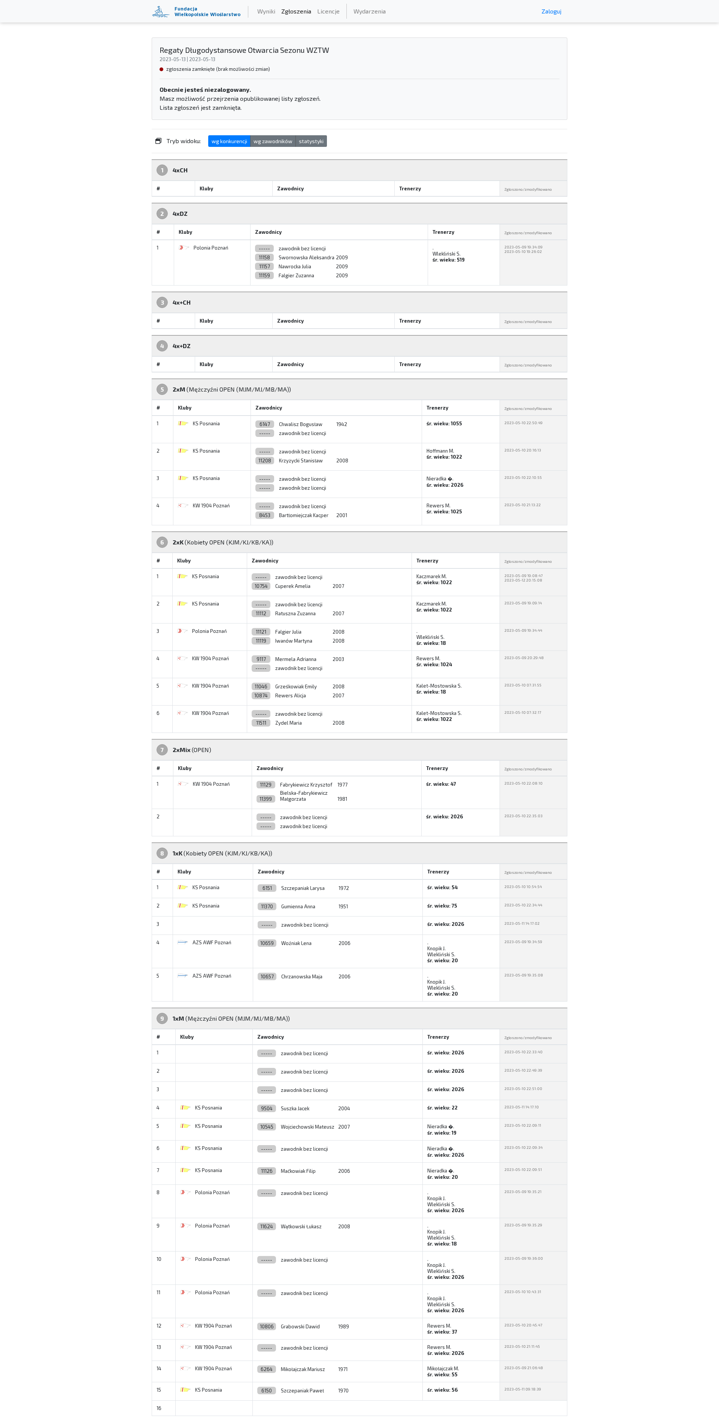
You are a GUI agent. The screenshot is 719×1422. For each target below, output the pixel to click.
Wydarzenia (370, 11)
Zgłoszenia (296, 11)
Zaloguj (551, 11)
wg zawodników (273, 141)
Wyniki (266, 11)
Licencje (328, 11)
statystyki (311, 141)
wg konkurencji (229, 141)
